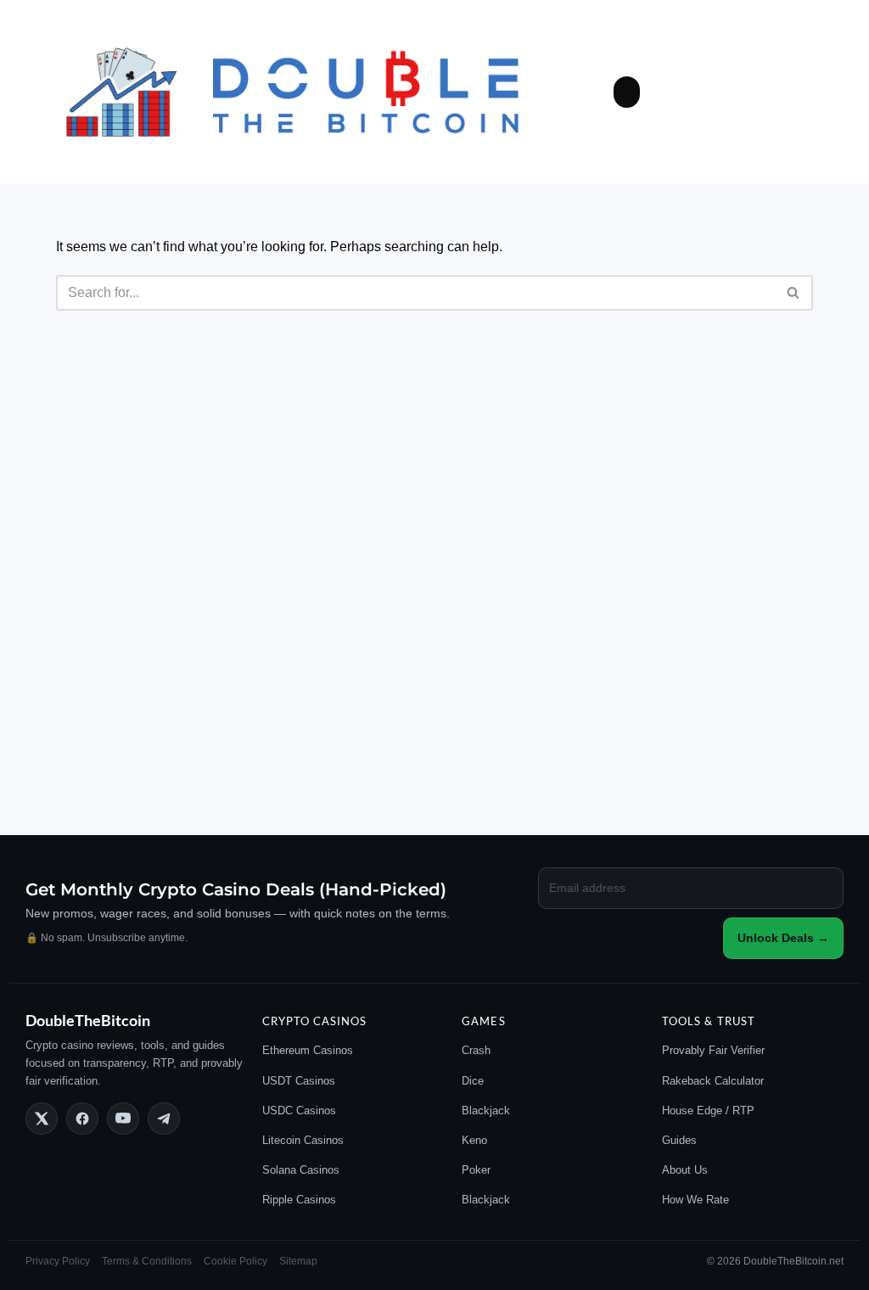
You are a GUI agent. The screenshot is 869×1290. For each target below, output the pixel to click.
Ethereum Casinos (307, 1050)
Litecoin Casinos (303, 1140)
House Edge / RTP (708, 1110)
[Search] (794, 293)
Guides (679, 1140)
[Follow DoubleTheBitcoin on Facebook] (82, 1118)
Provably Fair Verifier (713, 1050)
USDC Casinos (299, 1110)
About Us (685, 1170)
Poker (476, 1170)
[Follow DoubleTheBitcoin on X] (41, 1118)
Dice (473, 1080)
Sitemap (298, 1261)
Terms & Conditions (147, 1261)
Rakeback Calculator (713, 1080)
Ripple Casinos (299, 1199)
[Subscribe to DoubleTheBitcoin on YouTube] (123, 1118)
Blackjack (486, 1110)
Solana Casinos (300, 1170)
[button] (627, 92)
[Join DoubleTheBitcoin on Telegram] (164, 1118)
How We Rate (695, 1199)
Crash (476, 1050)
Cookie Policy (235, 1261)
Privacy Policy (57, 1261)
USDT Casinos (298, 1080)
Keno (474, 1140)
